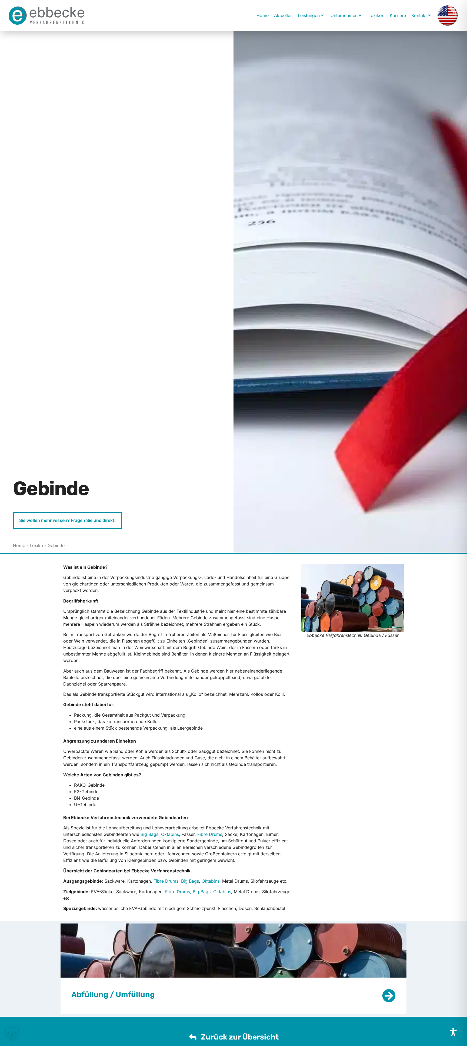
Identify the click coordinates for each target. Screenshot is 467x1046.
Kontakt (419, 15)
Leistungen (309, 15)
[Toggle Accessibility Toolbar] (453, 1032)
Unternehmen (344, 15)
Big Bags (149, 834)
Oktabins (170, 834)
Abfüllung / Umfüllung (113, 994)
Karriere (398, 15)
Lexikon (376, 15)
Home (262, 15)
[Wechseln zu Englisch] (448, 15)
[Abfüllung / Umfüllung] (389, 996)
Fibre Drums (209, 834)
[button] (12, 1034)
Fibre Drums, (167, 881)
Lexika (36, 545)
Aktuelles (283, 15)
